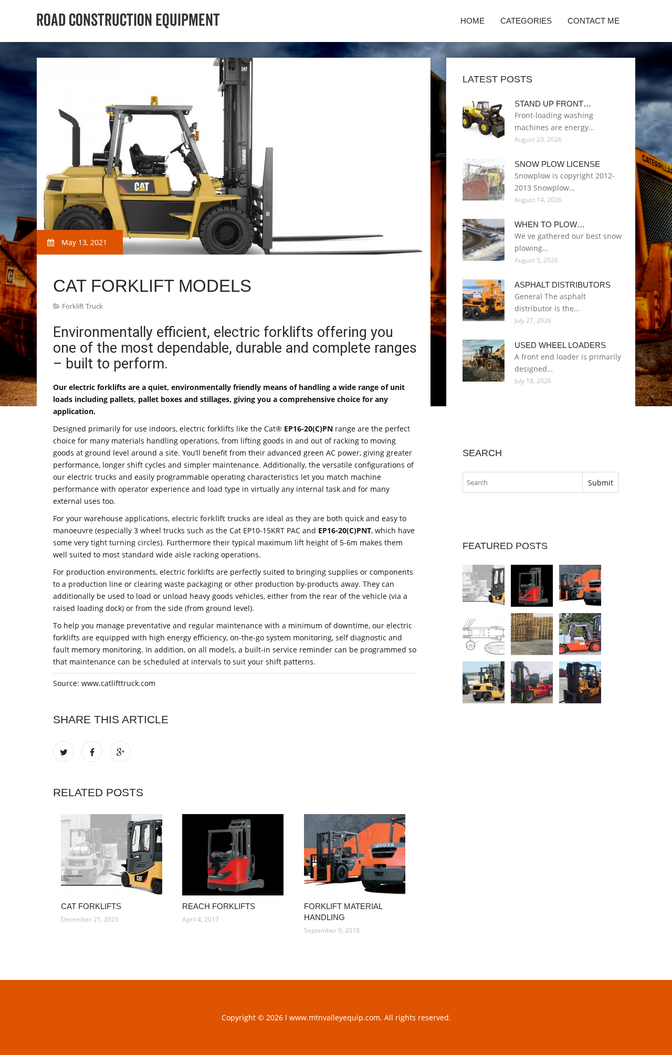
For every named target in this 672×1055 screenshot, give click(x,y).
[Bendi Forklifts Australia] (532, 682)
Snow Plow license (557, 164)
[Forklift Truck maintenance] (484, 682)
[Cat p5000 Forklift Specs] (532, 634)
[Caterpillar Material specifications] (484, 634)
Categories (526, 20)
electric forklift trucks (211, 518)
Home (472, 20)
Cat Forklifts (91, 906)
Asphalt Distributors (562, 284)
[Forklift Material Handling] (357, 854)
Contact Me (594, 20)
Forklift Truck (82, 306)
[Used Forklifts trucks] (580, 634)
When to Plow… (549, 224)
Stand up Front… (552, 103)
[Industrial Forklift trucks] (580, 682)
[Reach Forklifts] (235, 854)
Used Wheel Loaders (560, 345)
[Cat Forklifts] (113, 854)
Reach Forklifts (218, 906)
